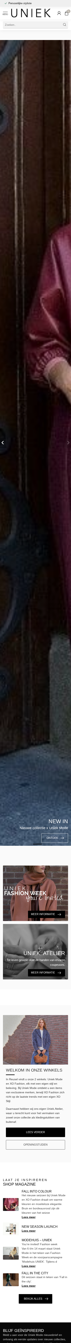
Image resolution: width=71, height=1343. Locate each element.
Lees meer (29, 1217)
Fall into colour (37, 1191)
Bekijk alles (33, 1298)
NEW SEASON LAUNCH (40, 1226)
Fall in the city (35, 1273)
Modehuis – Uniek (37, 1240)
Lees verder (35, 1132)
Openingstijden (35, 1144)
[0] (66, 13)
